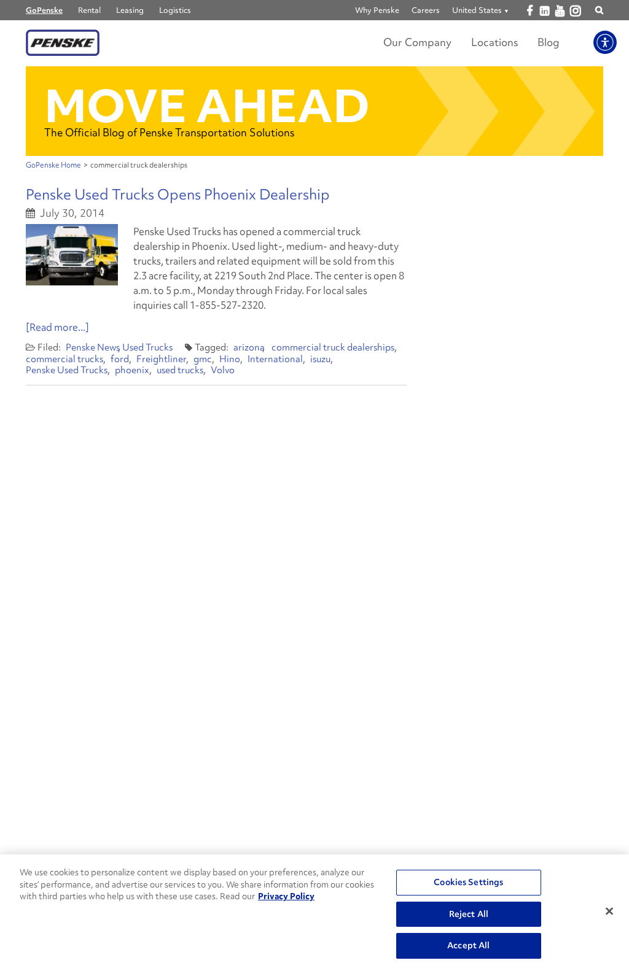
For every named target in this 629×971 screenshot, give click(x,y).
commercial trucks (64, 359)
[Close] (609, 911)
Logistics (175, 10)
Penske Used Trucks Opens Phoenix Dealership (178, 194)
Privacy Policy (286, 896)
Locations (494, 42)
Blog (548, 42)
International (275, 359)
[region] (314, 912)
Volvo (223, 370)
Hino (229, 359)
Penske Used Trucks (66, 370)
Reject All (468, 913)
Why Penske (377, 10)
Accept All (468, 945)
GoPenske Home (53, 165)
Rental (89, 10)
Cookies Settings (468, 882)
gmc (202, 359)
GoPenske (44, 10)
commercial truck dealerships (333, 347)
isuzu (320, 359)
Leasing (130, 10)
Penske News (93, 347)
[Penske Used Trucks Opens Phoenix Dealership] (72, 254)
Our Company (417, 42)
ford (120, 359)
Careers (426, 10)
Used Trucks (147, 347)
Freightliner (161, 359)
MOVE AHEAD (207, 106)
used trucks (180, 370)
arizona (249, 347)
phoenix (132, 370)
